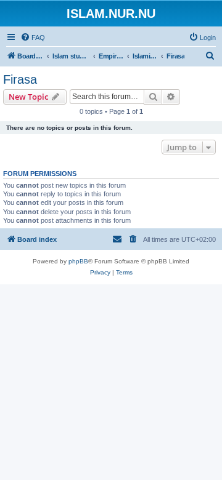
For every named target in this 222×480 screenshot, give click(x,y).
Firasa (20, 79)
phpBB (78, 261)
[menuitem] (32, 37)
